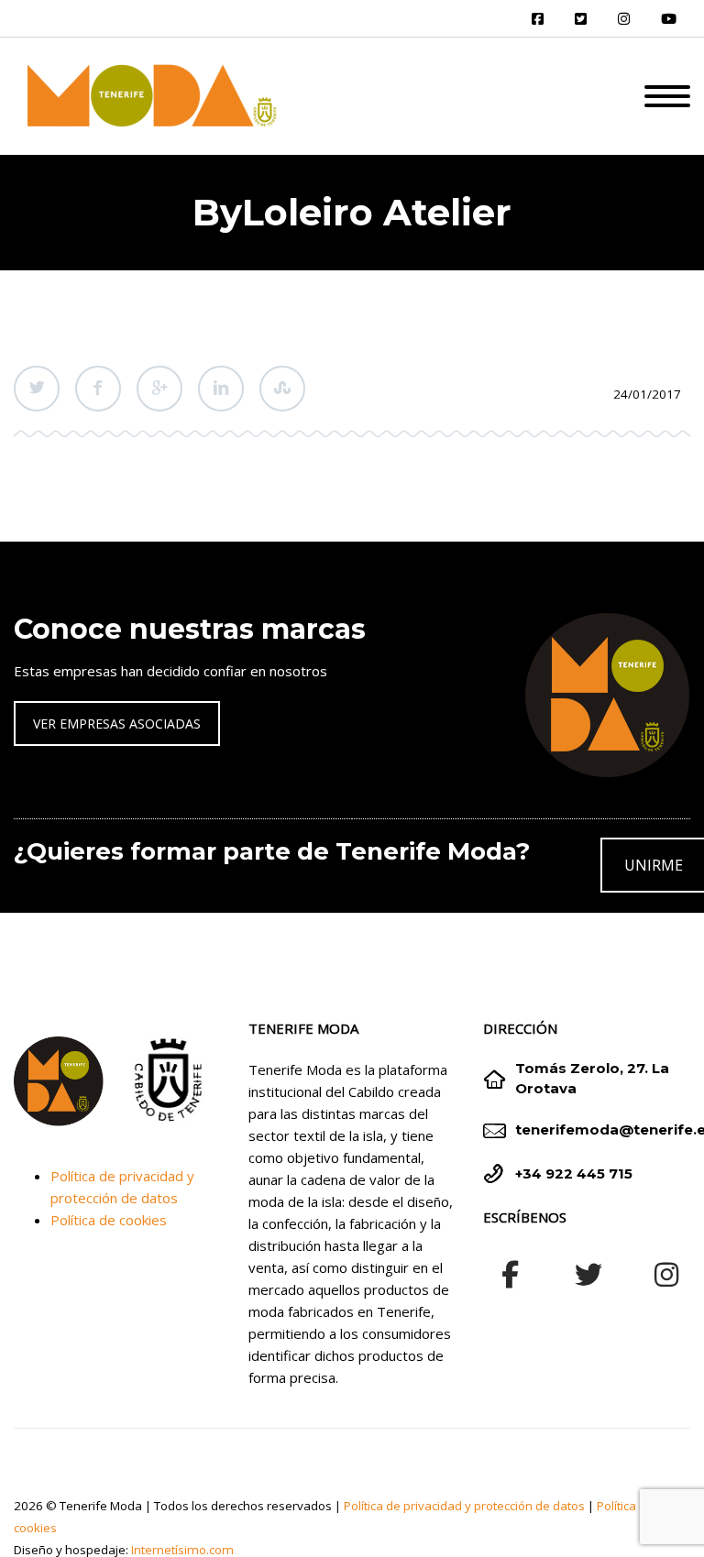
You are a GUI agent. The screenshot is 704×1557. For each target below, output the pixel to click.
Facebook (98, 388)
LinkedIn (221, 388)
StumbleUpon (282, 388)
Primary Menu (667, 96)
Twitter (37, 388)
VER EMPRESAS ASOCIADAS (117, 723)
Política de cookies (108, 1220)
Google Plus (159, 388)
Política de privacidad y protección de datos (464, 1505)
